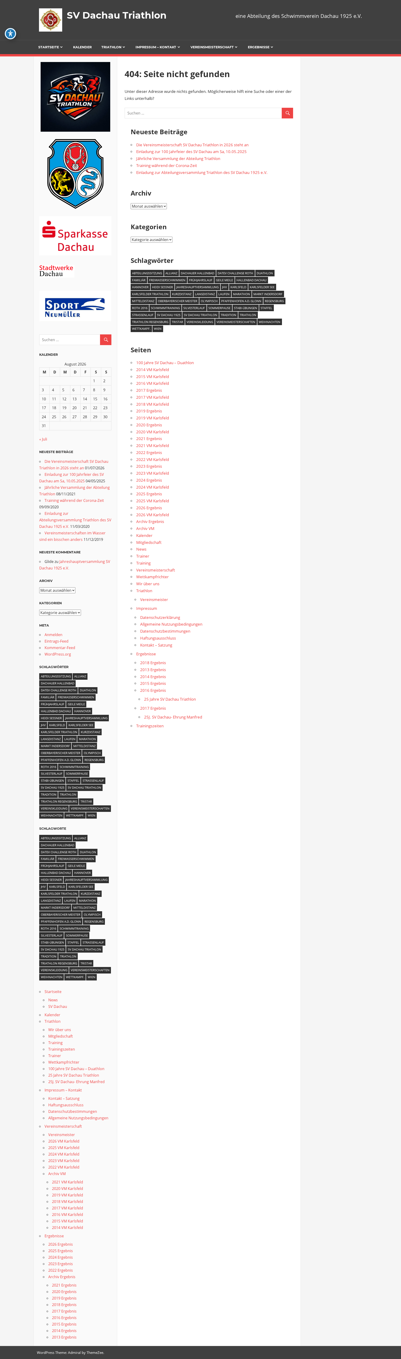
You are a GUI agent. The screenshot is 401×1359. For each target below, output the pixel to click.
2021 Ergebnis (149, 438)
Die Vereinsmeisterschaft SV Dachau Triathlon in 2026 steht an (192, 144)
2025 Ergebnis (149, 494)
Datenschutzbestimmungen (165, 631)
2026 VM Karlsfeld (152, 514)
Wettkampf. (141, 329)
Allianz (171, 273)
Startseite (48, 47)
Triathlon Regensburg (150, 322)
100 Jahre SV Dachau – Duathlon (165, 362)
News (141, 549)
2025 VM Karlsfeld (152, 500)
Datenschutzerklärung (160, 617)
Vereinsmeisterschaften (236, 322)
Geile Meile (224, 280)
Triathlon (111, 47)
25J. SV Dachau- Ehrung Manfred (173, 717)
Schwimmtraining (165, 308)
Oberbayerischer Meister (177, 301)
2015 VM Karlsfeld (152, 376)
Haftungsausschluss (158, 638)
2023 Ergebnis (149, 466)
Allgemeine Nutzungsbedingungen (171, 624)
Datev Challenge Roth (235, 273)
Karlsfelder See (262, 287)
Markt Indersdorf (267, 294)
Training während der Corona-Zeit (166, 165)
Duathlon (265, 273)
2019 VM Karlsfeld (152, 418)
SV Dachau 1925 (168, 315)
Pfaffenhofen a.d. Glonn (241, 301)
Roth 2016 (139, 308)
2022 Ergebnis (149, 452)
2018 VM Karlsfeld (152, 404)
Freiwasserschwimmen (167, 280)
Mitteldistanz (143, 301)
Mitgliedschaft (149, 542)
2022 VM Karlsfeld (152, 459)
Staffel (266, 308)
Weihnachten (269, 322)
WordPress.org (58, 654)
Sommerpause (219, 308)
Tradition (228, 315)
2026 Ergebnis (149, 507)
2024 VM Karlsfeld (152, 487)
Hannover (140, 287)
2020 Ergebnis (149, 425)
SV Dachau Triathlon (117, 15)
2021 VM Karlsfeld (152, 445)
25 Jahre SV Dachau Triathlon (170, 699)
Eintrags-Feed (56, 641)
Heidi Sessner (162, 287)
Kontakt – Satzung (156, 645)
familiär (139, 280)
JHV (224, 287)
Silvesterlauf (194, 308)
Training (143, 563)
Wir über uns (147, 583)
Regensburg (274, 301)
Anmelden (53, 634)
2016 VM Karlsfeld (152, 383)
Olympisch (209, 301)
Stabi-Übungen (245, 308)
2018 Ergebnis (153, 662)
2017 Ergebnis (149, 390)
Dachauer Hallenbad (197, 273)
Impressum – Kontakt (156, 47)
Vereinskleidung (200, 322)
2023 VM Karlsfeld (152, 473)
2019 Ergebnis (149, 411)
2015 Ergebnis (153, 683)
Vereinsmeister (154, 599)
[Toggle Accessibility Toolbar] (10, 33)
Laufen (224, 294)
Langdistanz (205, 294)
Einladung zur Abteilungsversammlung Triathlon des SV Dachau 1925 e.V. (202, 172)
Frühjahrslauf (200, 280)
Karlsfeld (238, 287)
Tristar (177, 322)
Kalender (82, 47)
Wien (158, 329)
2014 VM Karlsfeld (152, 369)
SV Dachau (57, 1006)
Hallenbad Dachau (251, 280)
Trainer (142, 556)
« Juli (43, 439)
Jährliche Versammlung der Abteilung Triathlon (178, 158)
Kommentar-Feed (60, 647)
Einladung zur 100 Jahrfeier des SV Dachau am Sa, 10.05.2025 (191, 151)
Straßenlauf (142, 315)
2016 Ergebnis (153, 690)
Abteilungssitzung (147, 273)
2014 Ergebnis (153, 676)
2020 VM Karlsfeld (152, 431)
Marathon (241, 294)
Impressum (146, 608)
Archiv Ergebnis (150, 521)
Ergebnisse (258, 47)
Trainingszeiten (150, 726)
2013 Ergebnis (153, 669)
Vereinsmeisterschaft (212, 47)
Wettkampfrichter (152, 576)
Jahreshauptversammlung (197, 287)
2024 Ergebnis (149, 480)
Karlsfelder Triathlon (150, 294)
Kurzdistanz (181, 294)
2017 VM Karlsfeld (152, 397)
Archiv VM (145, 528)
